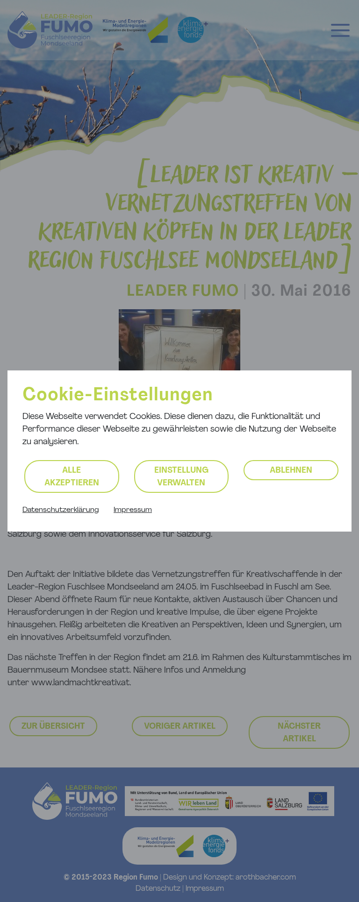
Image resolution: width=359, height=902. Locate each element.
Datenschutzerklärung (60, 510)
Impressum (133, 510)
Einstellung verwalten (181, 477)
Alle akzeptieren (71, 477)
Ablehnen (291, 471)
